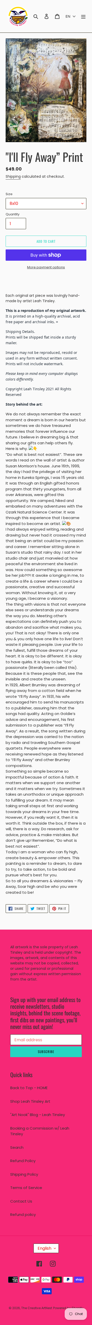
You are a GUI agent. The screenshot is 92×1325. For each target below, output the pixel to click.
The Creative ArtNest (36, 1308)
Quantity (12, 214)
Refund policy (23, 1214)
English (44, 1248)
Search (17, 1147)
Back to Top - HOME (29, 1087)
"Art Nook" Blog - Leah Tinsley (37, 1114)
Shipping (13, 176)
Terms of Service (26, 1187)
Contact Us (21, 1201)
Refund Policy (23, 1160)
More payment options (46, 267)
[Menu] (83, 16)
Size (9, 194)
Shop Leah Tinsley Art (30, 1101)
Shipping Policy (24, 1174)
